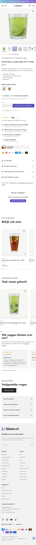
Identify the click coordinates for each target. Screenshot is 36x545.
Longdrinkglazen (6, 465)
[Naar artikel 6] (30, 49)
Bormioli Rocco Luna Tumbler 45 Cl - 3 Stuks (13, 260)
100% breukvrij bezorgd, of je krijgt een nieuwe (18, 1)
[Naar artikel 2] (9, 49)
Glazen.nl (3, 258)
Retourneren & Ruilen (7, 493)
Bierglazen (4, 468)
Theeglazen (4, 477)
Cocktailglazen (5, 460)
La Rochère (22, 463)
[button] (5, 54)
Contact (3, 488)
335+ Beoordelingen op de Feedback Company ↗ (14, 120)
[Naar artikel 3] (14, 49)
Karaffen (4, 479)
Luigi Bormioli (23, 471)
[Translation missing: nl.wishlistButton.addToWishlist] (24, 231)
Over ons (4, 496)
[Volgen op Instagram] (7, 519)
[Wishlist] (30, 6)
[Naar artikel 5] (25, 49)
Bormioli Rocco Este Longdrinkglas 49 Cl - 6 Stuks (13, 323)
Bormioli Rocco (8, 58)
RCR (21, 454)
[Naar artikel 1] (4, 49)
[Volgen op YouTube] (11, 519)
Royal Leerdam (23, 477)
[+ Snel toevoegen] (25, 254)
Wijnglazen (4, 454)
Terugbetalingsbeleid (21, 538)
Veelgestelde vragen (6, 490)
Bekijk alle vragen (9, 390)
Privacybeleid (4, 538)
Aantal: (3, 102)
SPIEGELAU (22, 457)
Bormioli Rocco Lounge (21, 58)
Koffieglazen (5, 474)
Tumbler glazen (21, 183)
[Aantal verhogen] (10, 105)
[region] (18, 88)
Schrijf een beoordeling (18, 201)
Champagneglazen (6, 457)
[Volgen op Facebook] (3, 519)
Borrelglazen (5, 471)
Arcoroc (21, 465)
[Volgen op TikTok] (15, 519)
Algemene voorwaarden (6, 540)
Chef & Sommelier (24, 468)
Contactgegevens (12, 538)
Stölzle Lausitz (23, 479)
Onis (21, 460)
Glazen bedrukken (6, 499)
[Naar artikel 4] (20, 49)
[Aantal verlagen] (4, 105)
